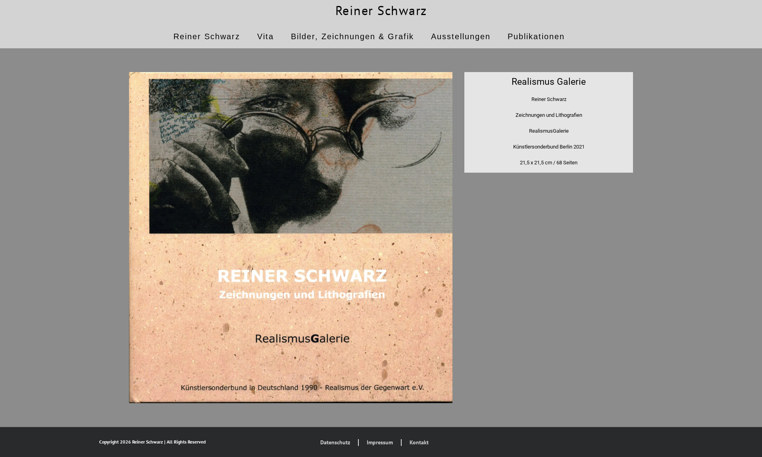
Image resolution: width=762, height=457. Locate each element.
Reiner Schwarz (381, 10)
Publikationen (536, 36)
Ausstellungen (461, 36)
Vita (265, 36)
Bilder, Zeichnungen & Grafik (352, 36)
